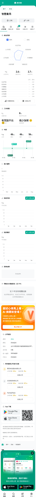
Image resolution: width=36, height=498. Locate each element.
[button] (18, 449)
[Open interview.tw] (3, 445)
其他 (12, 339)
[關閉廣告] (32, 453)
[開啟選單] (3, 3)
